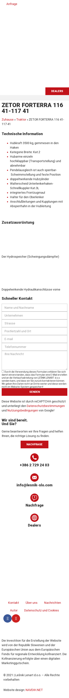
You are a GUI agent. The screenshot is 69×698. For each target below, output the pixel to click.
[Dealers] (34, 518)
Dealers (34, 525)
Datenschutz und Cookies (41, 610)
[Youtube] (16, 618)
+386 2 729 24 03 (34, 465)
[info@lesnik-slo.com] (34, 477)
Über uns (32, 602)
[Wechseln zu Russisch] (31, 13)
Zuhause (8, 119)
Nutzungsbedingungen (22, 410)
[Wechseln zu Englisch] (12, 13)
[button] (34, 98)
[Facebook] (7, 618)
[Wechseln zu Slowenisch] (6, 13)
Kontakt (13, 602)
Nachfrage (35, 505)
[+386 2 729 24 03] (34, 457)
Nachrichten (52, 602)
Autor (14, 610)
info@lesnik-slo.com (34, 485)
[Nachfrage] (34, 498)
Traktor (21, 119)
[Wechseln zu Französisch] (25, 13)
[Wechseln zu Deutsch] (19, 13)
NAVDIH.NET (34, 690)
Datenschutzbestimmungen (46, 406)
